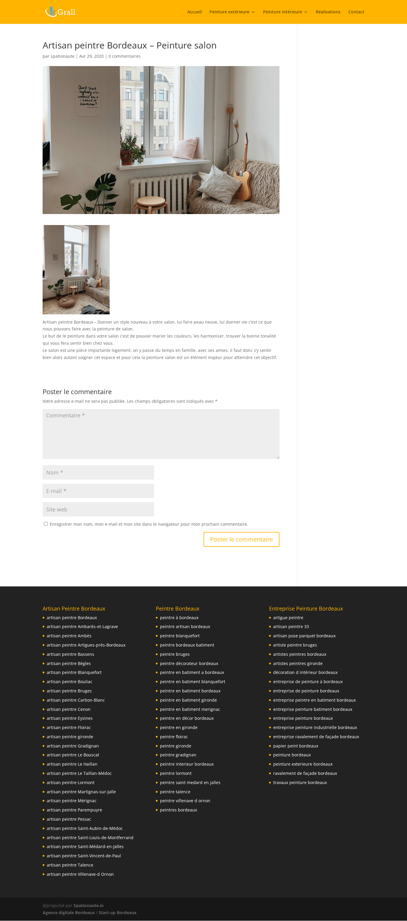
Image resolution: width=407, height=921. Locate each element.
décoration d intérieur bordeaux (305, 672)
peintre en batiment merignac (190, 709)
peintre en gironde (179, 727)
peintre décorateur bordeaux (189, 663)
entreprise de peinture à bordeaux (308, 681)
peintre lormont (176, 773)
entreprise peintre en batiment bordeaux (314, 700)
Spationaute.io (89, 905)
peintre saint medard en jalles (190, 782)
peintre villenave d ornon (185, 800)
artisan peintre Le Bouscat (73, 755)
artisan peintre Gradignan (73, 746)
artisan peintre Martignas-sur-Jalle (81, 791)
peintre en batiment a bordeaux (192, 672)
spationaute (62, 56)
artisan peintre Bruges (69, 691)
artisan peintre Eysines (70, 718)
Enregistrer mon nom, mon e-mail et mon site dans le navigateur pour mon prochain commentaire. (149, 524)
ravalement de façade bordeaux (305, 773)
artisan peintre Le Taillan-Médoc (79, 773)
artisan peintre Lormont (70, 782)
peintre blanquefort (180, 636)
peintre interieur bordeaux (187, 764)
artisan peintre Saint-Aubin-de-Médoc (85, 828)
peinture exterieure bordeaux (303, 764)
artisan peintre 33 (291, 626)
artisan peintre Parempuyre (74, 810)
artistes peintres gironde (298, 663)
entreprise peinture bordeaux (303, 718)
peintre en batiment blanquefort (192, 681)
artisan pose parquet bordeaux (304, 636)
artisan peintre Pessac (69, 819)
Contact (356, 12)
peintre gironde (175, 746)
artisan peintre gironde (70, 736)
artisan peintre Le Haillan (72, 764)
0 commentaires (124, 56)
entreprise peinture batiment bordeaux (312, 709)
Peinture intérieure (282, 12)
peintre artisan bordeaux (185, 626)
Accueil (194, 12)
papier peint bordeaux (295, 746)
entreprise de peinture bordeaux (306, 691)
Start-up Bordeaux (117, 912)
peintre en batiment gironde (188, 700)
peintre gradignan (178, 755)
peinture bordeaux (292, 755)
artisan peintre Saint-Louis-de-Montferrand (90, 837)
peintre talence (175, 791)
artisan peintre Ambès (69, 636)
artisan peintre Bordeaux (72, 617)
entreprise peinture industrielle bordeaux (315, 727)
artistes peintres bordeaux (299, 654)
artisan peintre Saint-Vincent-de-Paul (84, 855)
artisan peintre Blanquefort (74, 672)
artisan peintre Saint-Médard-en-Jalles (85, 846)
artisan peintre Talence (70, 865)
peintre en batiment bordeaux (190, 691)
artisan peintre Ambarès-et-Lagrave (82, 626)
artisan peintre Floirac (69, 727)
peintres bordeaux (178, 810)
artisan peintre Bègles (69, 663)
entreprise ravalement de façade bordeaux (316, 736)
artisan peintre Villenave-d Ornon (80, 874)
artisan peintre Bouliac (69, 681)
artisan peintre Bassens (70, 654)
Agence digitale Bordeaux (69, 912)
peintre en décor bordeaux (187, 718)
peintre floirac (174, 736)
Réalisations (328, 12)
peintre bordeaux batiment (187, 645)
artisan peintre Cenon (69, 709)
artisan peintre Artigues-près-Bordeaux (86, 645)
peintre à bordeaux (179, 617)
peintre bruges (175, 654)
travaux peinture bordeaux (300, 782)
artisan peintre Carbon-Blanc (76, 700)
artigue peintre (288, 617)
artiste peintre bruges (295, 645)
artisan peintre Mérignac (72, 800)
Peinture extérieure (229, 12)
